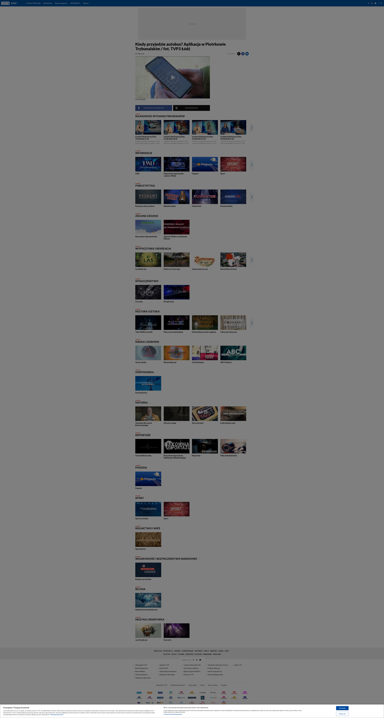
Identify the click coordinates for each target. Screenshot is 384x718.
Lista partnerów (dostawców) (173, 714)
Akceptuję (342, 708)
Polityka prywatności (56, 714)
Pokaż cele (342, 714)
